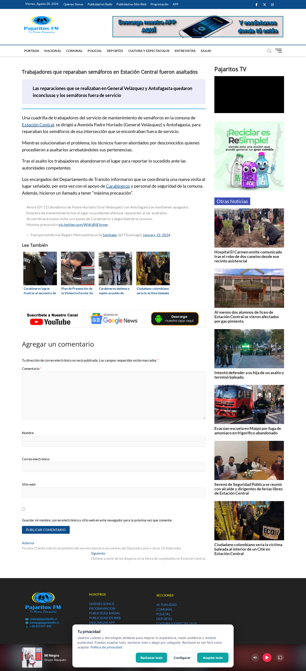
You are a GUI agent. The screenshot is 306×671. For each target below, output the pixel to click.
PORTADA (31, 51)
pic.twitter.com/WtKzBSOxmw (83, 224)
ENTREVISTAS (185, 51)
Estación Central (38, 124)
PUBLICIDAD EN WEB (105, 618)
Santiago (110, 235)
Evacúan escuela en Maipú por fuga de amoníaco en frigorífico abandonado (247, 430)
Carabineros (118, 186)
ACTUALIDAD (166, 605)
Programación (159, 4)
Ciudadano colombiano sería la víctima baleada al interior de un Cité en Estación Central (248, 549)
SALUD (206, 51)
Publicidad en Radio (100, 4)
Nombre (28, 433)
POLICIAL (95, 51)
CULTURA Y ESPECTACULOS (149, 51)
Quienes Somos (73, 4)
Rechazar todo (151, 658)
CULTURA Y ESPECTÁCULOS (176, 623)
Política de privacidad (106, 647)
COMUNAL (74, 51)
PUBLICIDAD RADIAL (104, 613)
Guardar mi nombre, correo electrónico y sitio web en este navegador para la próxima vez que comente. (97, 520)
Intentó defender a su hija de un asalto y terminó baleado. (249, 374)
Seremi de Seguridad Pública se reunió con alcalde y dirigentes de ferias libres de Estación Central (248, 489)
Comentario (31, 369)
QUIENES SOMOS (101, 604)
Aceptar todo (213, 658)
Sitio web (28, 484)
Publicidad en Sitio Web (131, 4)
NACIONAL (52, 51)
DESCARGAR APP (102, 622)
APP (175, 4)
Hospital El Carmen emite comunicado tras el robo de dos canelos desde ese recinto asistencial (248, 256)
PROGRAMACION (102, 608)
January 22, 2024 (156, 235)
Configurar (182, 658)
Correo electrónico (36, 459)
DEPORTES (115, 51)
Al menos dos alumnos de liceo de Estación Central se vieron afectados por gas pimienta (246, 317)
